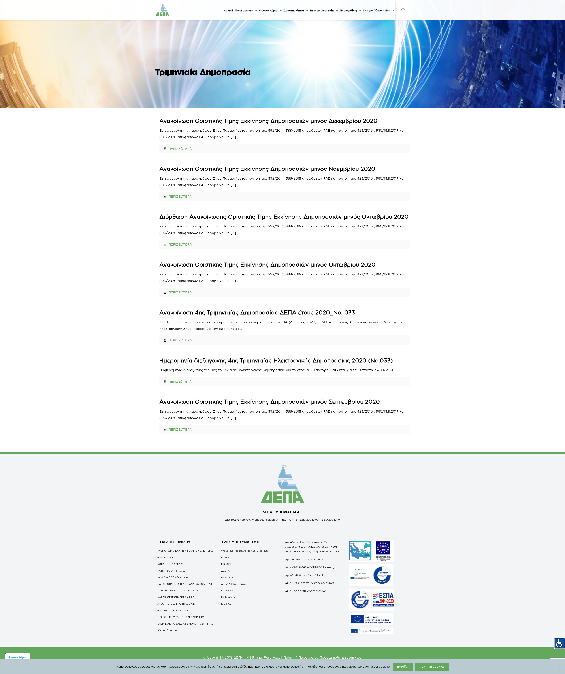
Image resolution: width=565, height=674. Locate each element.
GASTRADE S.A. (166, 557)
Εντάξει (402, 666)
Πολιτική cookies (431, 666)
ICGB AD (226, 603)
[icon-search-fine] (403, 10)
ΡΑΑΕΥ (225, 557)
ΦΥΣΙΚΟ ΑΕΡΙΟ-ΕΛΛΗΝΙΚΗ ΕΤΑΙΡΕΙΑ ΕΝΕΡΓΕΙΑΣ (185, 550)
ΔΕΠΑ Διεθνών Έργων (234, 584)
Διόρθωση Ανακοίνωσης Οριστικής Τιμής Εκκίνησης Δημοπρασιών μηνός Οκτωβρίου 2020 (284, 217)
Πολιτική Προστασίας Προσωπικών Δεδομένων (322, 657)
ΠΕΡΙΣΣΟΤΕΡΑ (180, 148)
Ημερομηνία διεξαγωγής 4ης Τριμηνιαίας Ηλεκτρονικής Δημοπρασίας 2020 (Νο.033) (276, 360)
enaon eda (227, 577)
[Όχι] (559, 667)
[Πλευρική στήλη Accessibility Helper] (559, 643)
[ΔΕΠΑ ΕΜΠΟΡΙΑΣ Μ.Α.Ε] (162, 10)
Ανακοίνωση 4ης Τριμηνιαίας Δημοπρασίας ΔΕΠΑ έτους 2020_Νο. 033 (257, 312)
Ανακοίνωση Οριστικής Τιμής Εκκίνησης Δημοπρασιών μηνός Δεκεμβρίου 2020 (268, 121)
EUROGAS (227, 590)
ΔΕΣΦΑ (225, 570)
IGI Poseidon (228, 597)
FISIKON (226, 564)
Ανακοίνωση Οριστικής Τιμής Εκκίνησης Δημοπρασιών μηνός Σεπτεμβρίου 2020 (269, 402)
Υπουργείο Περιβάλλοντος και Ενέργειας (245, 550)
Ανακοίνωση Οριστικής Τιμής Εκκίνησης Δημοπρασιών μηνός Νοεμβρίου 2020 (267, 169)
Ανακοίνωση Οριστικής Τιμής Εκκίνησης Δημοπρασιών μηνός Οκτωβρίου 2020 (267, 264)
